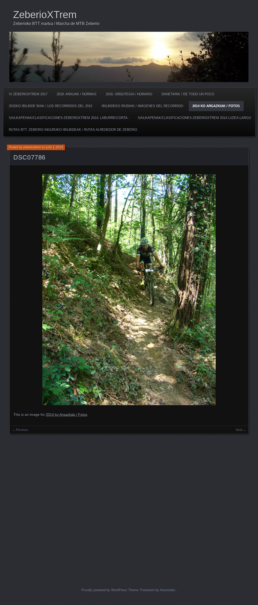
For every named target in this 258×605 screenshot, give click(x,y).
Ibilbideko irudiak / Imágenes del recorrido (142, 106)
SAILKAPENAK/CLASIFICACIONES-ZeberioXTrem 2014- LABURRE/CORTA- (68, 118)
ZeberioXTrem (45, 14)
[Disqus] (129, 505)
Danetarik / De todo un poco (188, 94)
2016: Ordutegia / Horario (129, 94)
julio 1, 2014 (54, 147)
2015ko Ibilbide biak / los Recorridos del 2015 (50, 106)
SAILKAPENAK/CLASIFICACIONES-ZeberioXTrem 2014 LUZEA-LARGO (194, 118)
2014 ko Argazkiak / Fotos (216, 106)
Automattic (168, 590)
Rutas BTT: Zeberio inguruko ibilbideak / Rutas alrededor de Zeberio (73, 130)
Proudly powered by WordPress (104, 590)
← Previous (20, 430)
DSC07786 (29, 157)
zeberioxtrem (32, 147)
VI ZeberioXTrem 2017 (28, 94)
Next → (241, 430)
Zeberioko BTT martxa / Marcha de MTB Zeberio (56, 23)
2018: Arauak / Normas (76, 94)
